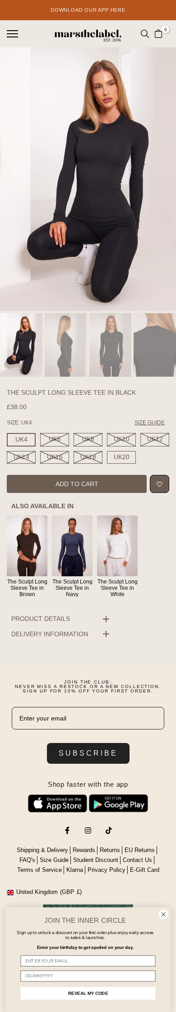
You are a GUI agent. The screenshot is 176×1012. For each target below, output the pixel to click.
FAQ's (27, 860)
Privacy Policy (106, 869)
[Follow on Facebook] (67, 830)
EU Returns (140, 850)
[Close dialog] (163, 914)
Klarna (74, 869)
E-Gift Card (144, 869)
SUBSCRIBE (88, 753)
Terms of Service (39, 869)
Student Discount (95, 860)
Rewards (84, 850)
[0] (158, 34)
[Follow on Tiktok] (108, 830)
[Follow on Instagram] (88, 830)
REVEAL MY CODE (88, 993)
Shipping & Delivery (42, 850)
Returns (110, 850)
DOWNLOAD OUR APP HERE (88, 10)
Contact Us (137, 860)
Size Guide (54, 860)
